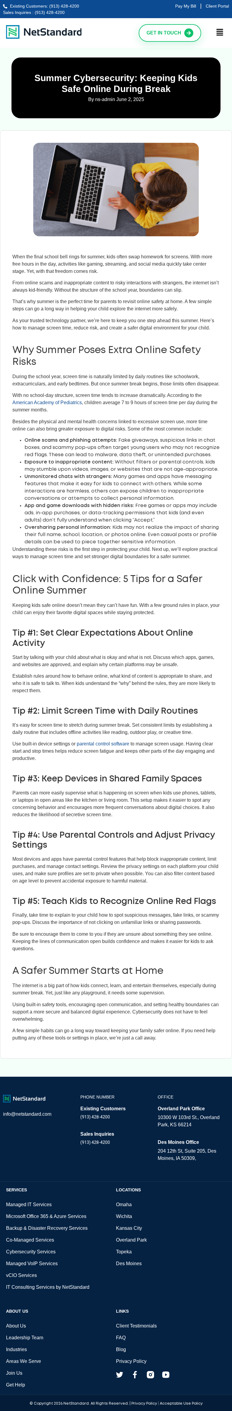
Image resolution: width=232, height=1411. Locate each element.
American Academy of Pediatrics (47, 402)
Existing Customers (103, 1108)
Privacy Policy (144, 1403)
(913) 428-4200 (95, 1117)
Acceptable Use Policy (181, 1403)
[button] (220, 33)
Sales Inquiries (97, 1134)
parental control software (103, 743)
